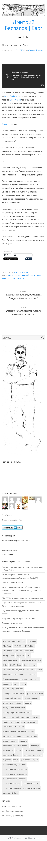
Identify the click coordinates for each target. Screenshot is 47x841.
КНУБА (12, 665)
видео (36, 679)
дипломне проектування (12, 703)
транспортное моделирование (15, 774)
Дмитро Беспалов (35, 50)
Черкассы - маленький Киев (12, 582)
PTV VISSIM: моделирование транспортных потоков (22, 598)
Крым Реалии (15, 100)
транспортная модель (29, 760)
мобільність (19, 726)
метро (16, 722)
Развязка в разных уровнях (14, 670)
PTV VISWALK (8, 651)
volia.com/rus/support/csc (12, 806)
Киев (19, 665)
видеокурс (7, 684)
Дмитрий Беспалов (28, 660)
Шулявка (38, 670)
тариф (15, 760)
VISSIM (19, 651)
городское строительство (13, 689)
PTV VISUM (29, 646)
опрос (5, 741)
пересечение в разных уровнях (15, 745)
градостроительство (35, 693)
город (23, 684)
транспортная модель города (15, 769)
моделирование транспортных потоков (18, 731)
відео (16, 684)
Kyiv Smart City (14, 641)
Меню (25, 37)
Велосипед (28, 651)
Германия (20, 655)
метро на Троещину (29, 722)
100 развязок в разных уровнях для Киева (19, 618)
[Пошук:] (23, 337)
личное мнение (32, 717)
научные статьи (9, 736)
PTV (23, 641)
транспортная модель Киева (14, 764)
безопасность (30, 674)
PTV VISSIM (18, 646)
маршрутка (7, 722)
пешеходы (35, 745)
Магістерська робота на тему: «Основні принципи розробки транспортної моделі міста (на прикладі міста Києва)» (21, 590)
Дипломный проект (10, 660)
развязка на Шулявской (12, 755)
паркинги (13, 741)
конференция (8, 717)
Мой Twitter (7, 515)
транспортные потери (11, 783)
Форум (30, 670)
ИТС (39, 660)
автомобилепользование (13, 674)
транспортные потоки (30, 783)
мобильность (8, 726)
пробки (18, 750)
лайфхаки (20, 717)
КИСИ (5, 665)
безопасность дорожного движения (17, 679)
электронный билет (10, 793)
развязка (39, 750)
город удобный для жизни (13, 693)
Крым (10, 275)
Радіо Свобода (10, 96)
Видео (17, 273)
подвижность (8, 750)
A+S (4, 641)
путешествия (29, 750)
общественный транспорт (27, 275)
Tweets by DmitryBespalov (12, 520)
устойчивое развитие (31, 788)
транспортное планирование (14, 779)
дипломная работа (31, 698)
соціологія (7, 760)
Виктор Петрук (8, 655)
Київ (25, 665)
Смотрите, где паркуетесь (12, 623)
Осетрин (32, 665)
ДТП (28, 655)
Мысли (25, 273)
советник (27, 755)
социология (37, 755)
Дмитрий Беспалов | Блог (23, 25)
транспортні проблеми (12, 788)
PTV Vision (7, 646)
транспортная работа (13, 278)
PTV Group (32, 641)
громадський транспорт (12, 698)
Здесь (4, 124)
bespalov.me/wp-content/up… (13, 811)
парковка (23, 741)
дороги (28, 703)
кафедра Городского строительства (17, 712)
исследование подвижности (14, 707)
